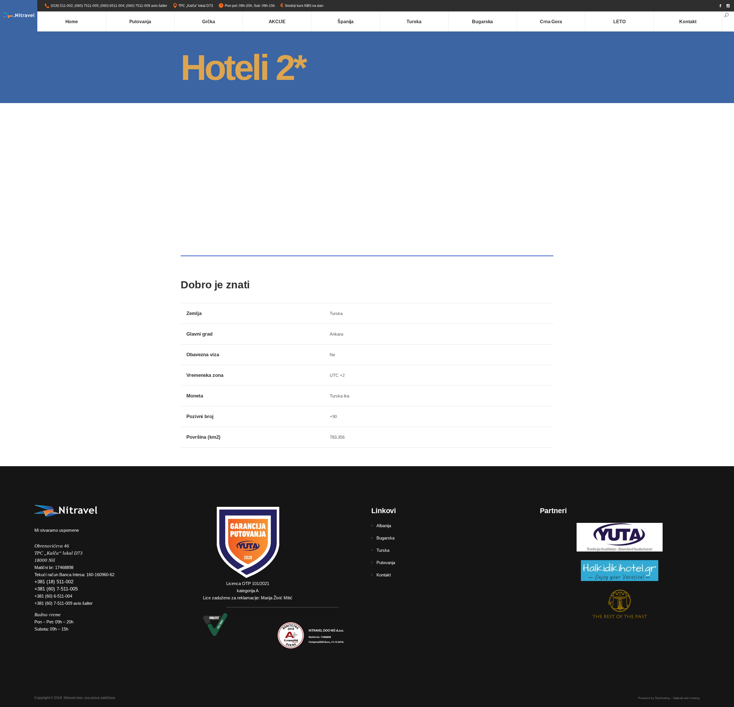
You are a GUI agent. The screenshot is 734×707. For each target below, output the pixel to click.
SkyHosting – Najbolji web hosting (677, 698)
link (327, 6)
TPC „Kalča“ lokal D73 (195, 6)
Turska (382, 550)
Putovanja (385, 562)
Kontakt (383, 574)
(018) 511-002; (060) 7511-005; (75, 6)
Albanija (383, 525)
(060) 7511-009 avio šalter (146, 6)
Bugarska (385, 537)
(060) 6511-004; (112, 6)
